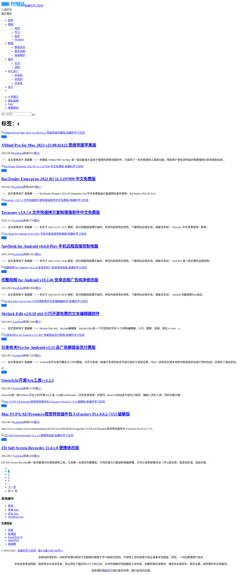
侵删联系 (13, 107)
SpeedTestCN (15, 537)
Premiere (19, 39)
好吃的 (19, 79)
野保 (10, 43)
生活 (17, 63)
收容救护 (20, 55)
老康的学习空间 (34, 5)
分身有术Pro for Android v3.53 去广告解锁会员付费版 (48, 347)
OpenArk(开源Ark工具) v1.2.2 (27, 380)
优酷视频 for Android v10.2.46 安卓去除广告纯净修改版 (49, 280)
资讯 (17, 28)
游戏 (17, 67)
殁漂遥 (12, 534)
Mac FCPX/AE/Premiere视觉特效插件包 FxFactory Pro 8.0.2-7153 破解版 (65, 414)
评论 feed (13, 513)
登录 (10, 505)
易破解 (12, 544)
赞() (37, 153)
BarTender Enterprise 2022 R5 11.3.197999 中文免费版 (48, 179)
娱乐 (10, 59)
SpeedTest (13, 540)
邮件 (107, 570)
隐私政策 (13, 100)
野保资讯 (20, 47)
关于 (10, 87)
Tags (10, 104)
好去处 (19, 83)
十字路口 (13, 96)
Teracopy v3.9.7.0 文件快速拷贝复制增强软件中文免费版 (50, 212)
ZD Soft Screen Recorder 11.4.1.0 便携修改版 (40, 448)
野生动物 (20, 51)
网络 (10, 24)
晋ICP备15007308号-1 (50, 550)
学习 (17, 32)
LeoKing (18, 153)
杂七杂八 (13, 71)
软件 (17, 36)
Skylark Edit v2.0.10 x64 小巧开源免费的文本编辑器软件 (50, 314)
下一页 (12, 487)
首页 (10, 20)
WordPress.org (15, 516)
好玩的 (19, 75)
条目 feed (13, 509)
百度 (10, 530)
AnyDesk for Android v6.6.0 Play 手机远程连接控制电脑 (49, 246)
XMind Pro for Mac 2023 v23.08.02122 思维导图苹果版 (48, 145)
